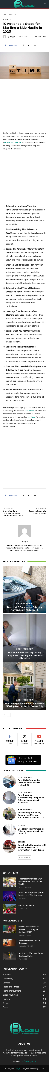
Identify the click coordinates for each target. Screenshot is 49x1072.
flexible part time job (12, 142)
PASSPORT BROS (26, 905)
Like (9, 735)
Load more (23, 857)
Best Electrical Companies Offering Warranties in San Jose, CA (31, 831)
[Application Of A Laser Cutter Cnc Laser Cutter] (9, 956)
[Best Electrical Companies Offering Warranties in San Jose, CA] (9, 830)
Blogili (18, 1069)
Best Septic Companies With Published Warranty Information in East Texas (32, 847)
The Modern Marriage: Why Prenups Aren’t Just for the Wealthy (30, 881)
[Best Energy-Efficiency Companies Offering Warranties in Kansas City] (24, 686)
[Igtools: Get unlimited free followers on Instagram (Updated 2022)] (9, 929)
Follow (24, 735)
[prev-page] (4, 715)
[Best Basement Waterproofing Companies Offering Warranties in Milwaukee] (24, 638)
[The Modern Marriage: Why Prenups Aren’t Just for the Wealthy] (9, 882)
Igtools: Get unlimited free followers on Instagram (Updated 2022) (30, 929)
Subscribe (39, 735)
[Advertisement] (24, 106)
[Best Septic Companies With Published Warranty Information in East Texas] (9, 846)
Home (5, 15)
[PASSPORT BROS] (9, 909)
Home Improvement (24, 604)
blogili (12, 37)
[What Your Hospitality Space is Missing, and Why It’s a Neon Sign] (9, 896)
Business (12, 15)
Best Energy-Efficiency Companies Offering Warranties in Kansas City (24, 705)
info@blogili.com (29, 1061)
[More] (35, 45)
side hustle (29, 411)
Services (21, 842)
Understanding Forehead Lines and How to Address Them (13, 513)
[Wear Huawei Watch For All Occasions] (9, 943)
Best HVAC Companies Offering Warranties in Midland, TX (24, 608)
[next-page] (8, 715)
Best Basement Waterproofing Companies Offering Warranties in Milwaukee (24, 655)
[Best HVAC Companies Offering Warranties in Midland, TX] (24, 589)
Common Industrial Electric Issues (37, 512)
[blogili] (5, 36)
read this (31, 417)
